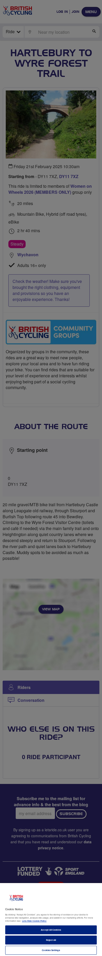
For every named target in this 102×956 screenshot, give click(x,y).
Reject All (51, 939)
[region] (51, 919)
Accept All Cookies (51, 929)
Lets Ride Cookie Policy (34, 920)
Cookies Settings (51, 950)
